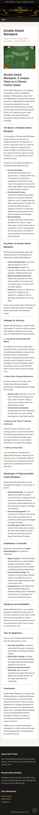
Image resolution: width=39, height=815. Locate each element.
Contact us (5, 802)
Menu (3, 19)
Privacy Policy (6, 796)
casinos (14, 38)
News (26, 38)
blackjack (20, 38)
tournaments (8, 41)
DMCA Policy (6, 799)
